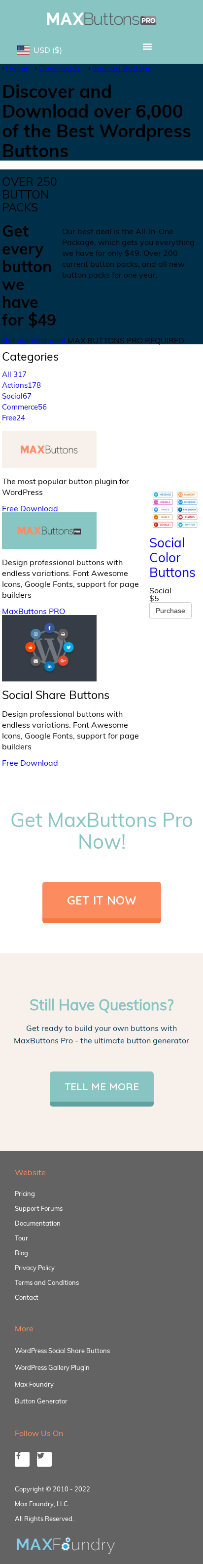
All (14, 374)
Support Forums (39, 1208)
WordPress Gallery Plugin (52, 1367)
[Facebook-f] (22, 1459)
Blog (21, 1253)
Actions (21, 385)
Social (17, 396)
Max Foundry (34, 1384)
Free (13, 417)
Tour (21, 1238)
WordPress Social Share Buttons (62, 1351)
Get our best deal (34, 340)
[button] (147, 46)
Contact (26, 1297)
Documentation (38, 1223)
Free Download (30, 508)
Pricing (25, 1193)
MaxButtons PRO (33, 611)
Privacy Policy (35, 1268)
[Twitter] (44, 1459)
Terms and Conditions (47, 1282)
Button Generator (41, 1401)
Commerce (24, 407)
